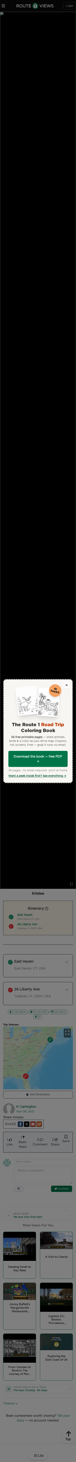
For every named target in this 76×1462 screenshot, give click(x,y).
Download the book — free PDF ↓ (38, 759)
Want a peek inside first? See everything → (37, 776)
